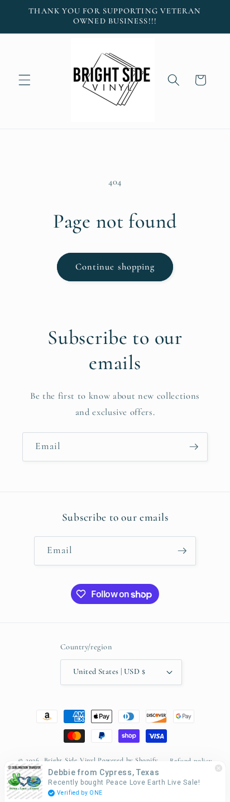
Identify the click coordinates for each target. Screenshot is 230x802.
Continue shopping (115, 266)
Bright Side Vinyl (70, 761)
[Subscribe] (193, 446)
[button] (24, 80)
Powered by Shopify (128, 761)
